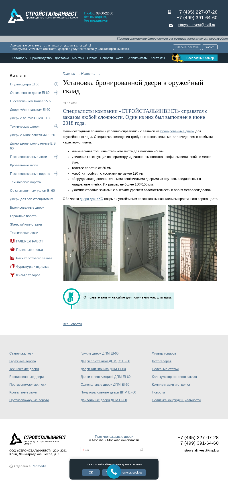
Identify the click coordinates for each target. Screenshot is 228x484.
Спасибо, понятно (187, 47)
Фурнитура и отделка (32, 266)
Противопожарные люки (28, 157)
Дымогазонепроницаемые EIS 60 (33, 145)
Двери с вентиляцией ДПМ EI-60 (105, 377)
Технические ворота (25, 182)
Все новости (72, 324)
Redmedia (38, 466)
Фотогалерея (161, 361)
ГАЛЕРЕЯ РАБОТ (29, 241)
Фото (119, 58)
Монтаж (78, 58)
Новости (106, 58)
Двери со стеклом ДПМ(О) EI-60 (105, 361)
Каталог (18, 58)
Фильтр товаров (28, 275)
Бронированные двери (27, 207)
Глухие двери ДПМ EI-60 (99, 353)
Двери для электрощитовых (31, 199)
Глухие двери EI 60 (24, 84)
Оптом (92, 58)
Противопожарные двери (114, 436)
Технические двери (24, 126)
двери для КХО (91, 199)
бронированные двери (177, 131)
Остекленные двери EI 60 (29, 93)
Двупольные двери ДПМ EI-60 (104, 400)
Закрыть (210, 47)
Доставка (62, 58)
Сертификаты (137, 58)
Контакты (158, 58)
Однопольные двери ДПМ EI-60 (105, 384)
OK (91, 472)
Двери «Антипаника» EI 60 (30, 109)
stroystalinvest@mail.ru (196, 25)
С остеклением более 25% (30, 101)
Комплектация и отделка (171, 384)
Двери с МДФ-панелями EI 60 (32, 135)
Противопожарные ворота (30, 173)
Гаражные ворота (23, 216)
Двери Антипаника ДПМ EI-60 (103, 369)
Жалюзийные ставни (26, 224)
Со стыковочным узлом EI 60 (32, 190)
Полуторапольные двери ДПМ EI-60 (108, 392)
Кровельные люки (24, 165)
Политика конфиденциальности (176, 400)
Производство (41, 58)
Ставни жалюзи (21, 353)
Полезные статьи (29, 250)
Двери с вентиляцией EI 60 (30, 118)
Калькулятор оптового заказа (174, 377)
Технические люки (24, 233)
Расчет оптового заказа (34, 258)
